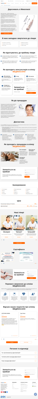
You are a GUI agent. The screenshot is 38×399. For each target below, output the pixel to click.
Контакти (29, 3)
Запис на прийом (34, 3)
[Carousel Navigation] (19, 240)
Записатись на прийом (7, 33)
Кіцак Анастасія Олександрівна (6, 232)
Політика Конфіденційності (15, 388)
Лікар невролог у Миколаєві (24, 387)
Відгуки (26, 3)
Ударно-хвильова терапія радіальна (24, 389)
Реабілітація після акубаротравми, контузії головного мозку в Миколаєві (24, 384)
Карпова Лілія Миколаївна (19, 232)
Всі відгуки (12, 342)
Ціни (20, 3)
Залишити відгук (26, 342)
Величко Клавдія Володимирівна (31, 232)
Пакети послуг (17, 3)
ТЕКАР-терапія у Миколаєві (24, 386)
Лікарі (23, 3)
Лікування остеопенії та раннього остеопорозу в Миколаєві (23, 391)
